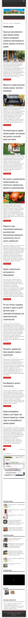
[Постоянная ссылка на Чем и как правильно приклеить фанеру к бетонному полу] (5, 541)
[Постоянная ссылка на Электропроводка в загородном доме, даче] (5, 507)
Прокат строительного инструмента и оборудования (11, 272)
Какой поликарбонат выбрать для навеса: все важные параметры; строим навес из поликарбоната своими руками (13, 417)
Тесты (8, 460)
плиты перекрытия (7, 453)
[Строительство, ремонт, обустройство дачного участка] (14, 12)
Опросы (8, 466)
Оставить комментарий (14, 49)
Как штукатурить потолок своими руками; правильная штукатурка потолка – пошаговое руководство (15, 529)
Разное (11, 23)
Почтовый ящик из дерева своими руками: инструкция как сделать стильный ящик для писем (14, 135)
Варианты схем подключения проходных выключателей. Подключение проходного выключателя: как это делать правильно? (13, 233)
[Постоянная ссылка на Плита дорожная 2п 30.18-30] (5, 567)
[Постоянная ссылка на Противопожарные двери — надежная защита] (5, 513)
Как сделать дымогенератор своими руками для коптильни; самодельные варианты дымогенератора (14, 183)
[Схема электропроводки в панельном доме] (12, 592)
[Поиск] (24, 1)
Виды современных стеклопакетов (15, 515)
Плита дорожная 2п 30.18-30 (14, 563)
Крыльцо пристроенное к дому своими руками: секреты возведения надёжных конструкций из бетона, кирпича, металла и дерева (13, 39)
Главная (6, 23)
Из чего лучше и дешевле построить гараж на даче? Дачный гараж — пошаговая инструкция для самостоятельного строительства (13, 312)
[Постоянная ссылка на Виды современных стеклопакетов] (5, 518)
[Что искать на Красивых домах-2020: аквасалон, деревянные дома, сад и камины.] (7, 592)
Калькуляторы (11, 472)
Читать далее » (7, 79)
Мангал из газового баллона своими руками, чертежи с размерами (13, 87)
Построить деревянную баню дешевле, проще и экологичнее (12, 351)
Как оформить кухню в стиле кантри (11, 384)
